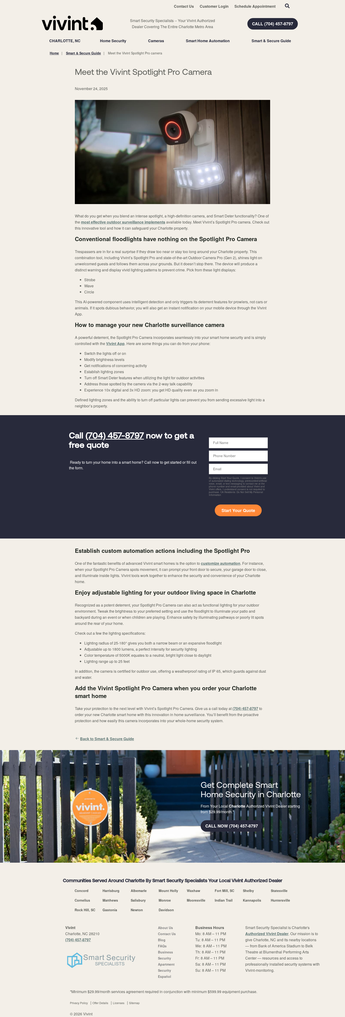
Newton (137, 909)
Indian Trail (224, 900)
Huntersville (280, 900)
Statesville (279, 890)
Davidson (166, 909)
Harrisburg (111, 890)
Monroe (165, 900)
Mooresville (196, 900)
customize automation (220, 563)
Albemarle (139, 890)
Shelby (248, 890)
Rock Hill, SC (85, 909)
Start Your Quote (238, 510)
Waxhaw (193, 890)
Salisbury (138, 900)
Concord (81, 890)
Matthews (110, 900)
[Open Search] (287, 6)
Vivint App (115, 343)
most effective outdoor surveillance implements (123, 222)
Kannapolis (252, 900)
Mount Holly (168, 890)
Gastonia (110, 909)
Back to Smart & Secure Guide (107, 738)
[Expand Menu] (128, 40)
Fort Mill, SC (224, 890)
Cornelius (82, 900)
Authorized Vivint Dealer (266, 933)
